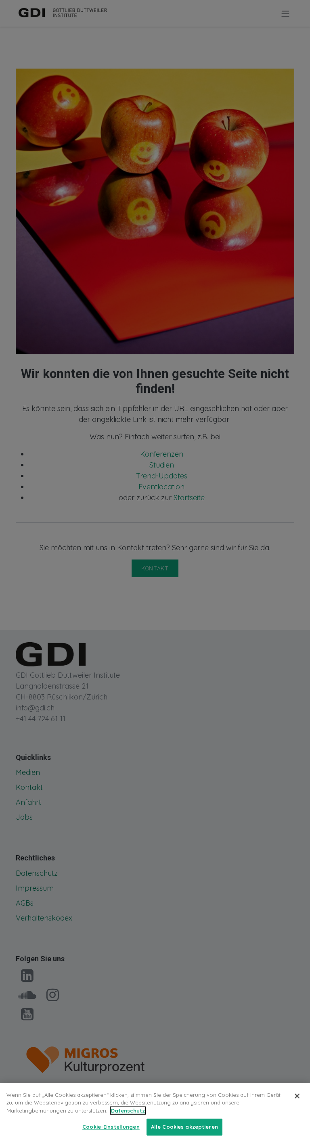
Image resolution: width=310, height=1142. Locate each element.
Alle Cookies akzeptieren (184, 1126)
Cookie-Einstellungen (111, 1126)
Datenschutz (128, 1110)
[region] (155, 1112)
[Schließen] (297, 1096)
